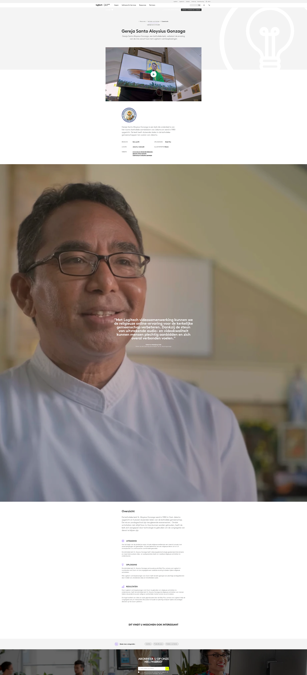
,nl (209, 1)
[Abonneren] (167, 668)
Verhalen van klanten (153, 21)
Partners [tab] (152, 5)
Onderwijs (193, 1)
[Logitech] (104, 5)
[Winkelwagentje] (209, 5)
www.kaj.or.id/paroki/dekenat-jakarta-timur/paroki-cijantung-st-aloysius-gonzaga (143, 153)
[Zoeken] (195, 5)
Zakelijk (188, 1)
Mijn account (204, 5)
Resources (143, 21)
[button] (109, 9)
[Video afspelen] (153, 74)
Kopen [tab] (116, 5)
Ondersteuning (200, 1)
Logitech (175, 1)
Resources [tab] (142, 5)
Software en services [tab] (129, 5)
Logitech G (181, 1)
